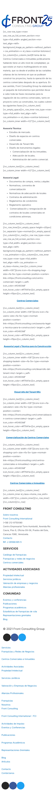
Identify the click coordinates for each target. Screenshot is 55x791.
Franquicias (7, 700)
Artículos (6, 761)
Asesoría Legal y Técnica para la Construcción (27, 346)
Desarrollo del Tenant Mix (27, 392)
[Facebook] (14, 637)
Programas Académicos (13, 742)
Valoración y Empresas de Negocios (19, 685)
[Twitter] (22, 637)
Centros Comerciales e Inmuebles (27, 483)
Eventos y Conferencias (13, 727)
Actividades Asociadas (13, 666)
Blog (4, 757)
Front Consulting (10, 708)
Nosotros (6, 704)
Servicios (6, 647)
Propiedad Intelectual (12, 670)
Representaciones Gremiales (16, 750)
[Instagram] (7, 637)
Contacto (6, 769)
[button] (27, 648)
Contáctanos (8, 773)
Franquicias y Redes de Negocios (18, 651)
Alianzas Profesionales (13, 693)
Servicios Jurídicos (11, 678)
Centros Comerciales (27, 300)
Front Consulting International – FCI (19, 716)
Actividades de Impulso (13, 723)
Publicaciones (8, 735)
